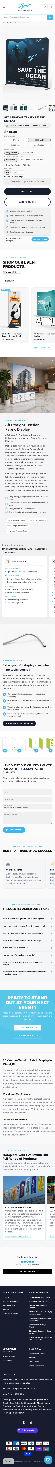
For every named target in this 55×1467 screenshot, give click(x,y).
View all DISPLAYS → (42, 348)
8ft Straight (39, 140)
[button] (27, 918)
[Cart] (50, 6)
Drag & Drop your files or (27, 181)
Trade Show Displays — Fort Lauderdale (40, 1319)
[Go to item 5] (42, 108)
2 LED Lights (18, 172)
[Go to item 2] (13, 108)
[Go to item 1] (5, 108)
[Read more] (5, 750)
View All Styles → (12, 272)
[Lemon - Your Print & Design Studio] (24, 7)
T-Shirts (6, 1297)
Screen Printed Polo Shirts (39, 1297)
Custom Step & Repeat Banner (38, 1306)
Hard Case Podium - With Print (18, 165)
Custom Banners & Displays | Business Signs (40, 1313)
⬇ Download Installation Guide (19, 723)
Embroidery (7, 1360)
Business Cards (9, 1305)
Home (4, 22)
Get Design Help (40, 239)
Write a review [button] (27, 1271)
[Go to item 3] (23, 108)
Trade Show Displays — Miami (38, 1326)
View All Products (27, 1035)
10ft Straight (15, 145)
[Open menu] (4, 6)
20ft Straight (39, 145)
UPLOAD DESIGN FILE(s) (13, 177)
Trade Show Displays (11, 1313)
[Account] (45, 6)
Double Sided (27, 153)
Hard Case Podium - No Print (32, 160)
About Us (32, 1358)
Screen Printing (9, 1356)
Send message (16, 829)
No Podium (10, 160)
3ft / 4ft (16, 140)
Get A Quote (34, 1362)
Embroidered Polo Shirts (39, 1301)
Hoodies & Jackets (10, 1301)
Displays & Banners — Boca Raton (40, 1332)
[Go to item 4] (33, 108)
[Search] (50, 17)
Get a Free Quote (27, 1027)
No (7, 172)
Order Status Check (37, 1354)
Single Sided (11, 153)
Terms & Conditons (36, 1366)
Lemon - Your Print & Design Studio (30, 1461)
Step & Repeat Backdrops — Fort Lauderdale (40, 1338)
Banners (6, 1309)
